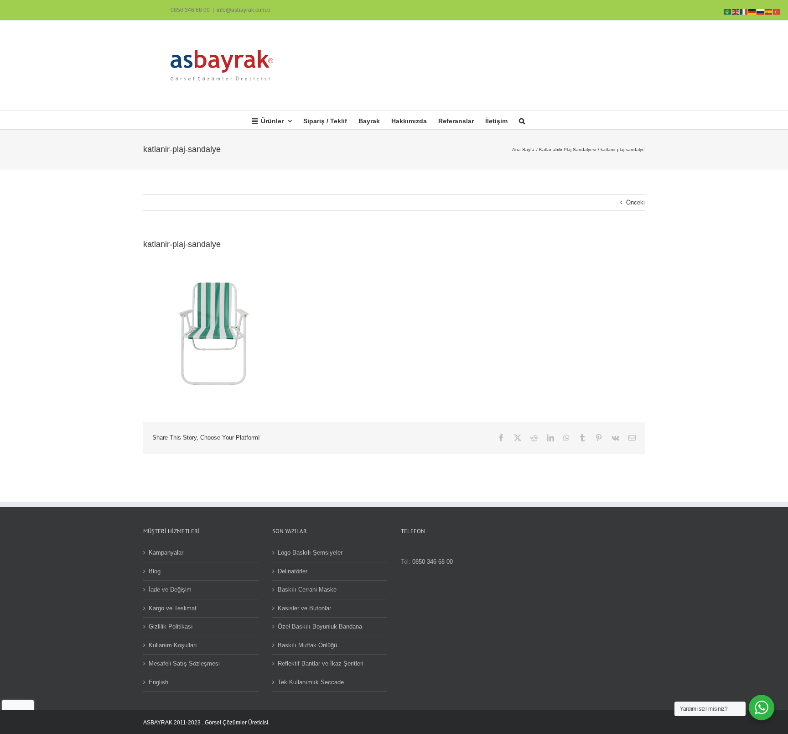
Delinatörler (292, 571)
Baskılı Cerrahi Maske (307, 589)
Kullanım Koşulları (173, 645)
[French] (744, 11)
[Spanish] (769, 11)
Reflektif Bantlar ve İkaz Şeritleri (320, 663)
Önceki (635, 202)
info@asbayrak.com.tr (243, 10)
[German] (752, 11)
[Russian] (761, 11)
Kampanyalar (166, 552)
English (158, 682)
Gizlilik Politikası (171, 626)
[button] (522, 120)
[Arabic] (728, 11)
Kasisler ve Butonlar (304, 608)
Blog (155, 571)
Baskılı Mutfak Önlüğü (307, 645)
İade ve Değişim (170, 589)
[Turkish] (777, 11)
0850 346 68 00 (190, 10)
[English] (736, 11)
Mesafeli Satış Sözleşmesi (184, 663)
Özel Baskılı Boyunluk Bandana (320, 626)
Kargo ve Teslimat (173, 608)
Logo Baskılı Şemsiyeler (310, 552)
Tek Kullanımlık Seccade (311, 682)
